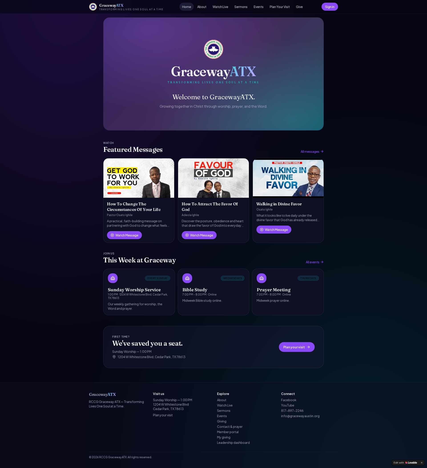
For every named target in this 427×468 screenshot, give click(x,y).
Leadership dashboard (233, 442)
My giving (223, 437)
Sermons (241, 7)
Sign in (329, 7)
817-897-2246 (292, 410)
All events (312, 262)
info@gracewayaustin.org (300, 416)
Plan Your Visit (280, 7)
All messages (310, 151)
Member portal (228, 432)
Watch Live (220, 7)
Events (259, 7)
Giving (221, 421)
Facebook (288, 400)
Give (299, 7)
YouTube (287, 405)
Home (186, 7)
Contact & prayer (230, 426)
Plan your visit (294, 347)
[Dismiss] (421, 462)
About (201, 7)
